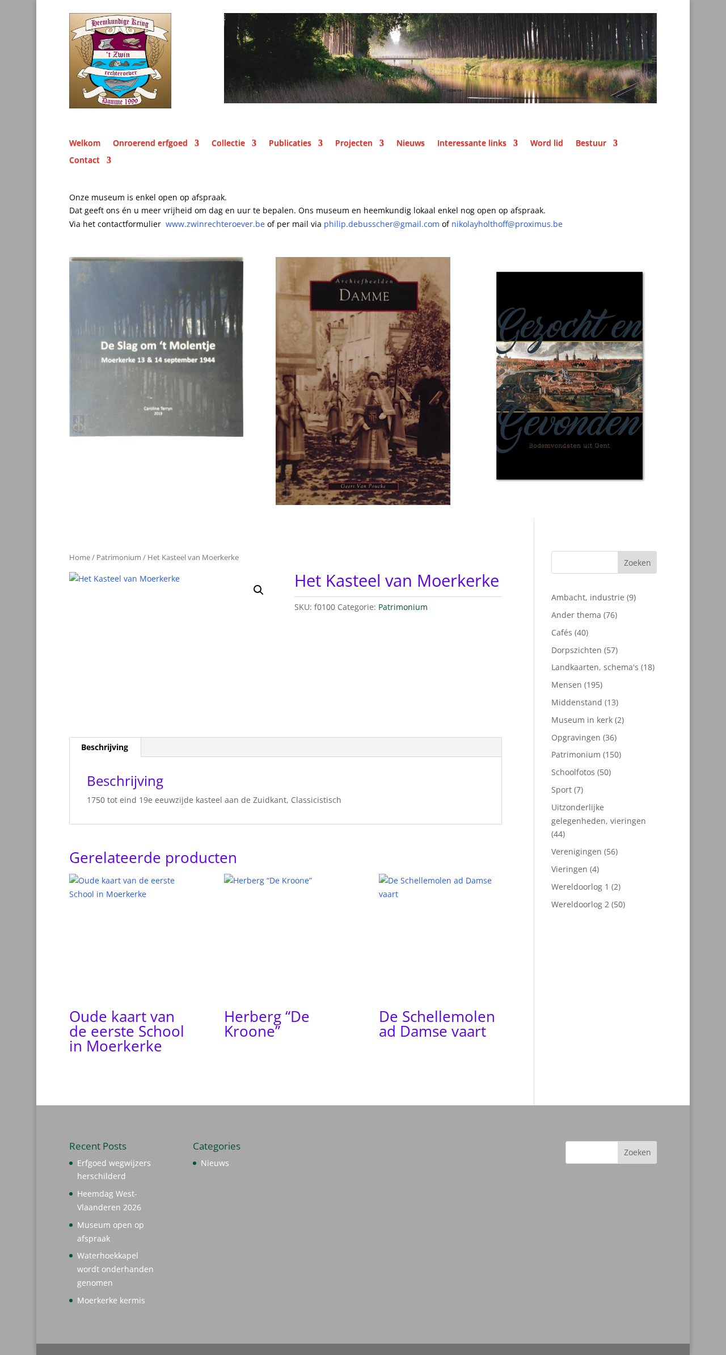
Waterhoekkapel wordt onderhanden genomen (115, 1269)
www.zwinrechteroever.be (238, 223)
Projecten (354, 143)
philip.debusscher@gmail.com (387, 223)
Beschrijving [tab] (104, 747)
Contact (84, 160)
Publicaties (290, 143)
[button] (258, 590)
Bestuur (591, 143)
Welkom (84, 143)
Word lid (546, 143)
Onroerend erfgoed (150, 143)
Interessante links (471, 143)
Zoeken (637, 562)
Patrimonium (118, 557)
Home (79, 557)
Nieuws (410, 143)
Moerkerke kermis (111, 1300)
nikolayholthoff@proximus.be (507, 223)
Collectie (228, 143)
